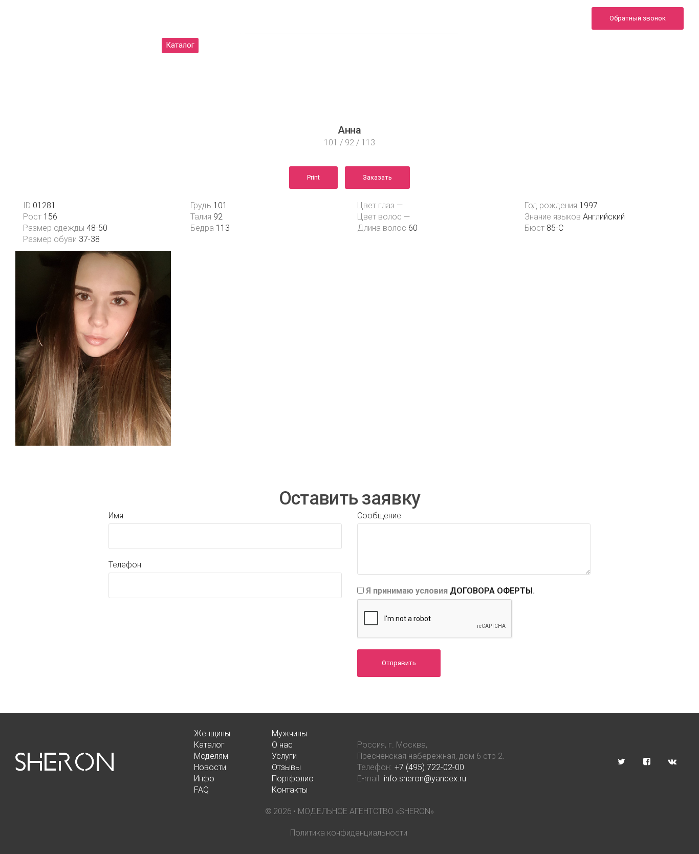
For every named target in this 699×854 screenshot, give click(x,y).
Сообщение (379, 515)
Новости (379, 45)
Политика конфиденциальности (348, 833)
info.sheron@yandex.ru (544, 24)
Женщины (67, 45)
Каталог (180, 45)
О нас (227, 45)
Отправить (399, 663)
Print (313, 177)
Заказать (377, 177)
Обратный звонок (637, 18)
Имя (115, 515)
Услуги (329, 45)
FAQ (584, 45)
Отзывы (432, 45)
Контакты (631, 45)
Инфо (480, 45)
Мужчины (125, 45)
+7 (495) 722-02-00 (429, 767)
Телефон (124, 565)
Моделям (277, 45)
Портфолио (533, 45)
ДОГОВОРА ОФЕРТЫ (491, 591)
